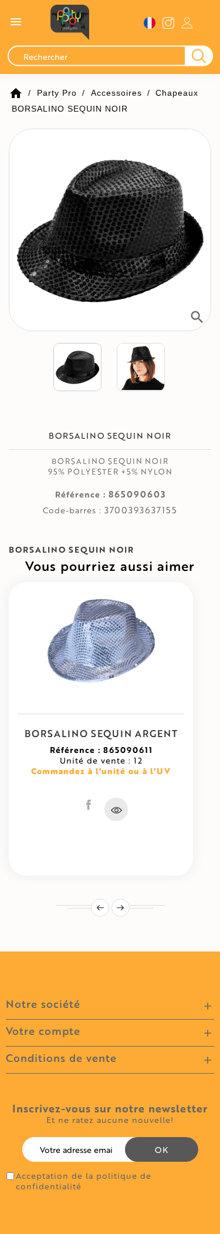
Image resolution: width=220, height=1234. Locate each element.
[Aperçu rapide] (116, 809)
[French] (149, 22)
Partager (89, 805)
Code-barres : (72, 510)
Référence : (80, 494)
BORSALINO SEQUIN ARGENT (101, 733)
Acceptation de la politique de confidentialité (83, 1181)
